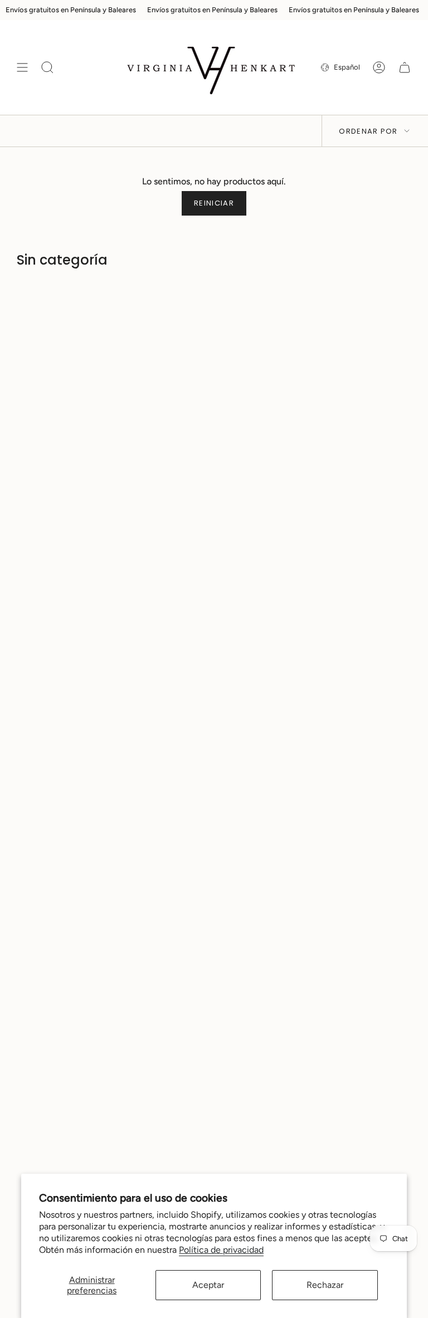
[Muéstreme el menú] (22, 67)
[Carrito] (404, 67)
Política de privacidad (221, 1249)
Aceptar (208, 1285)
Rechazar (325, 1285)
